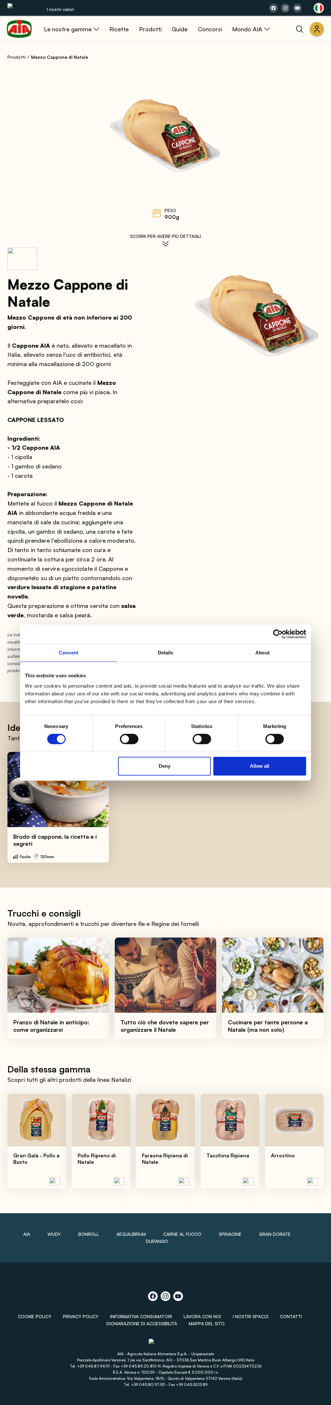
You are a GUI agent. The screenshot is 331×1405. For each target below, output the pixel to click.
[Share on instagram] (285, 8)
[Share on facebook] (273, 8)
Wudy (54, 1234)
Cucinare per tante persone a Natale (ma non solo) (268, 1026)
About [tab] (262, 652)
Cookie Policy (34, 1316)
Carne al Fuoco (182, 1234)
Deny (164, 766)
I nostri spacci (250, 1316)
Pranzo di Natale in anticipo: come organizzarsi (51, 1026)
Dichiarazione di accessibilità (141, 1323)
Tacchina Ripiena (228, 1155)
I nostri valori (60, 9)
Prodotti (16, 57)
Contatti (291, 1316)
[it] (319, 8)
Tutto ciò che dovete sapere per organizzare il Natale (165, 1026)
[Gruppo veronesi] (166, 1344)
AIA (26, 1234)
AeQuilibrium (131, 1234)
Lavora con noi (202, 1316)
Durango (157, 1241)
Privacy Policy (81, 1316)
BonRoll (88, 1234)
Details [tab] (166, 652)
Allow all (259, 766)
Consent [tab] (68, 652)
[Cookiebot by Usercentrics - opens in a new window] (278, 634)
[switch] (129, 739)
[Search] (300, 29)
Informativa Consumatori (141, 1316)
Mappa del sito (207, 1323)
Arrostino (283, 1155)
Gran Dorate (275, 1234)
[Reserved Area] (317, 29)
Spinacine (230, 1234)
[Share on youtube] (297, 8)
